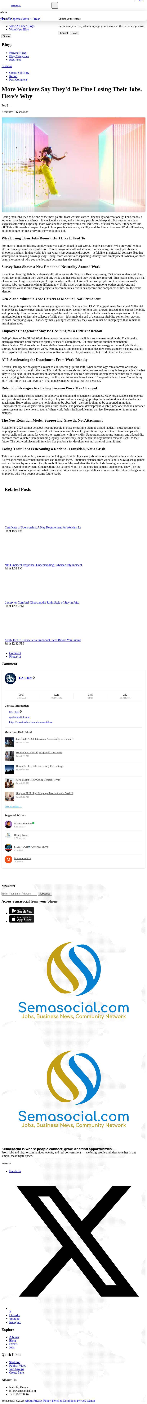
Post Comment (18, 79)
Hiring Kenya (21, 835)
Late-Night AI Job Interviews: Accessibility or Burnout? (45, 738)
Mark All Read (31, 18)
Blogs (12, 1340)
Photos (15, 656)
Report (13, 76)
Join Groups (16, 1369)
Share (6, 36)
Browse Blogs (17, 52)
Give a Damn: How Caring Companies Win (38, 779)
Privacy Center (86, 1400)
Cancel (64, 33)
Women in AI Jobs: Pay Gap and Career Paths (39, 752)
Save (74, 33)
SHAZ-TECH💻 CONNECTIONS (31, 846)
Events (13, 1344)
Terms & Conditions (64, 1400)
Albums (14, 1337)
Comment (15, 653)
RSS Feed (15, 59)
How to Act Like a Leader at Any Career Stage (39, 766)
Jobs (12, 1347)
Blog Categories (19, 56)
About (29, 1400)
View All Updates (11, 18)
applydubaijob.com (19, 717)
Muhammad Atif (22, 858)
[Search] (54, 5)
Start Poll (14, 1362)
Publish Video (17, 1365)
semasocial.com (20, 5)
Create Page (16, 1372)
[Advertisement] (46, 874)
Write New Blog (19, 29)
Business (7, 66)
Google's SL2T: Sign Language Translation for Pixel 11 (44, 793)
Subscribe (44, 893)
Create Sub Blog (19, 72)
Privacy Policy (42, 1400)
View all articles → (13, 806)
